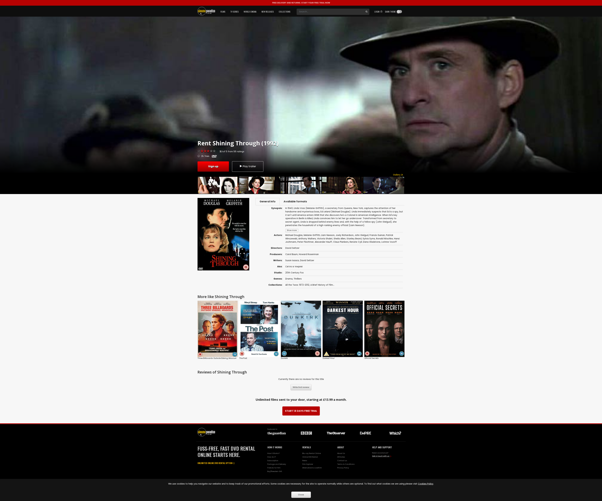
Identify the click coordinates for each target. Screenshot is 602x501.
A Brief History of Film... (322, 284)
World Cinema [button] (250, 11)
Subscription (272, 460)
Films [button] (222, 11)
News (304, 460)
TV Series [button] (234, 11)
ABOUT (340, 447)
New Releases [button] (267, 11)
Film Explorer (307, 464)
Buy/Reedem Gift (274, 471)
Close (301, 494)
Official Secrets (371, 358)
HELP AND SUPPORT (382, 447)
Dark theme (390, 11)
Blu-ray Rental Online (311, 453)
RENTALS (306, 447)
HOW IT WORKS (274, 447)
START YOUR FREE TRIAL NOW (301, 2)
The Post (243, 358)
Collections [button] (284, 11)
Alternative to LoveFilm (312, 467)
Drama (289, 278)
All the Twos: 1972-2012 (297, 284)
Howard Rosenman (309, 254)
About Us (341, 453)
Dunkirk (284, 358)
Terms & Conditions (346, 464)
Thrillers (298, 278)
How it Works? (273, 453)
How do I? (271, 457)
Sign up (213, 166)
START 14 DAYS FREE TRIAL (301, 411)
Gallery (397, 174)
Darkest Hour (329, 358)
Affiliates (341, 457)
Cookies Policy (425, 483)
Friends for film (273, 467)
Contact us (342, 460)
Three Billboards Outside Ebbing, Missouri (217, 358)
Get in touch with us (380, 456)
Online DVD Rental (310, 457)
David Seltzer (307, 260)
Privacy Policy (343, 467)
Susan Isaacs (292, 260)
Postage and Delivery (276, 464)
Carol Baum (291, 254)
